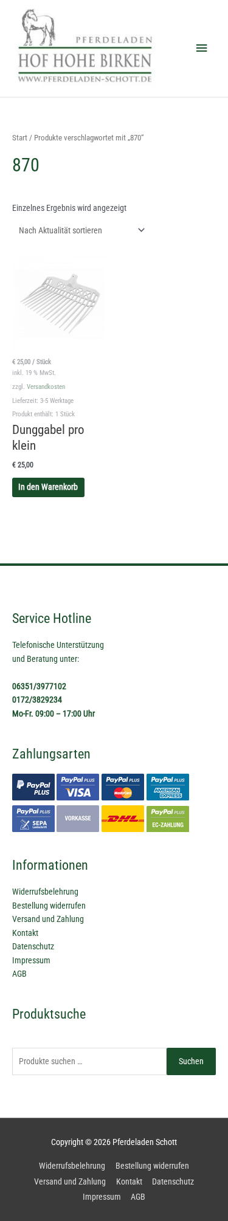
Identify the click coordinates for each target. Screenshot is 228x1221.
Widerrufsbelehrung (45, 891)
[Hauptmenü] (202, 48)
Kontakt (25, 933)
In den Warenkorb (48, 487)
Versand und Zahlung (48, 919)
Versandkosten (46, 387)
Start (19, 137)
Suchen (191, 1061)
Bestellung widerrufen (49, 905)
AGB (19, 974)
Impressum (31, 960)
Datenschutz (33, 946)
